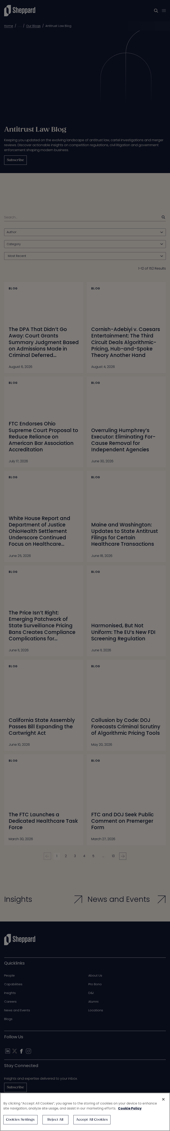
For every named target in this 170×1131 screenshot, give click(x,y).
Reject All (55, 1120)
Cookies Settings (20, 1120)
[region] (85, 1112)
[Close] (163, 1099)
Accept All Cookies (92, 1120)
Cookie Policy (130, 1108)
